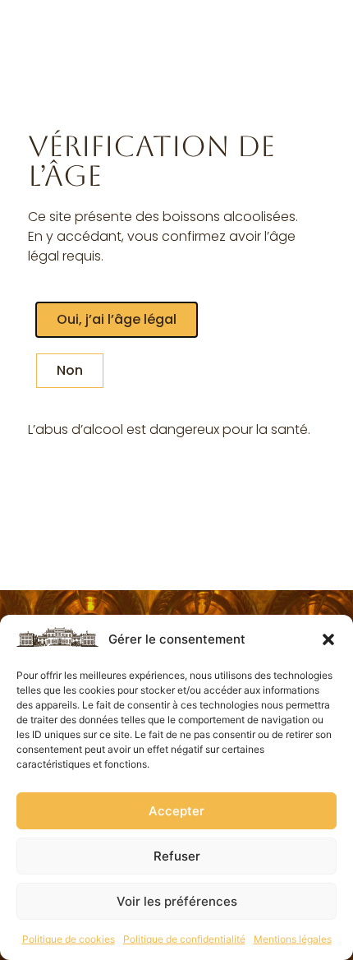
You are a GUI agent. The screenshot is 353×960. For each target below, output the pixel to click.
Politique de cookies (68, 939)
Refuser (177, 856)
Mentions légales (293, 939)
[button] (328, 639)
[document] (176, 480)
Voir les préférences (177, 901)
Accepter (176, 811)
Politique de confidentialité (184, 939)
